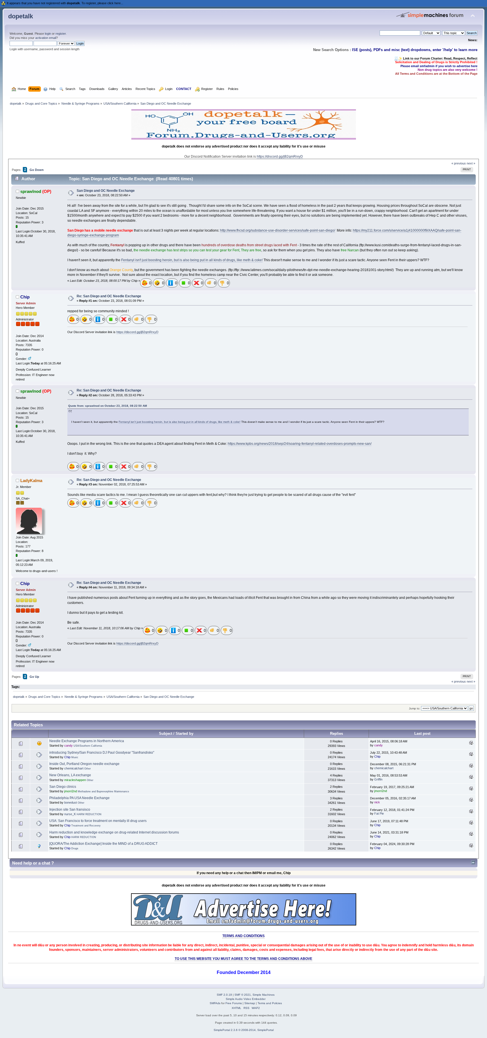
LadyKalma (31, 480)
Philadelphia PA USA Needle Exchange (79, 798)
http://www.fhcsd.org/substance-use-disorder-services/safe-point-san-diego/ (277, 230)
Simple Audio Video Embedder (245, 998)
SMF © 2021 (242, 994)
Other (87, 768)
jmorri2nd (70, 791)
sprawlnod (30, 191)
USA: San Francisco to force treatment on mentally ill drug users (98, 821)
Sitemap (249, 1003)
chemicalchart (73, 768)
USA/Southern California (88, 745)
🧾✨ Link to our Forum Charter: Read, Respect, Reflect (435, 58)
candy (68, 745)
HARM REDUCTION (89, 814)
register (61, 33)
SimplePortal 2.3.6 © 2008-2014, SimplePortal (244, 1030)
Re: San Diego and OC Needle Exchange (109, 296)
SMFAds (215, 1003)
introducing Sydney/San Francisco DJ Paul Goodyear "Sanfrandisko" (101, 753)
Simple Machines (264, 994)
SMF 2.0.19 (224, 994)
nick (377, 802)
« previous (458, 163)
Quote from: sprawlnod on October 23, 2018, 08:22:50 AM (107, 405)
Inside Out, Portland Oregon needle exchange (84, 764)
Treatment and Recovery (86, 825)
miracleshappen (75, 780)
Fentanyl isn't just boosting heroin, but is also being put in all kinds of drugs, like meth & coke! (192, 260)
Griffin (378, 779)
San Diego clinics (62, 787)
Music (74, 757)
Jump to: (414, 708)
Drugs (74, 848)
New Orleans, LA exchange (70, 775)
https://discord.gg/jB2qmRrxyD (280, 157)
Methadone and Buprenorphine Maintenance (103, 791)
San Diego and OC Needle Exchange (106, 191)
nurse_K (70, 814)
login (48, 33)
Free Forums (233, 1003)
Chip (25, 296)
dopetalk (20, 16)
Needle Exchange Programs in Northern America (86, 741)
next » (471, 163)
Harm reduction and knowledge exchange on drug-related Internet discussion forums (114, 832)
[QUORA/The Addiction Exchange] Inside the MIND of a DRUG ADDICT (103, 844)
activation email (45, 37)
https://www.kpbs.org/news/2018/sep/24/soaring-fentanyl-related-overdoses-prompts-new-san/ (299, 444)
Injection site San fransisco (69, 810)
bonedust (70, 802)
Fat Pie (379, 813)
